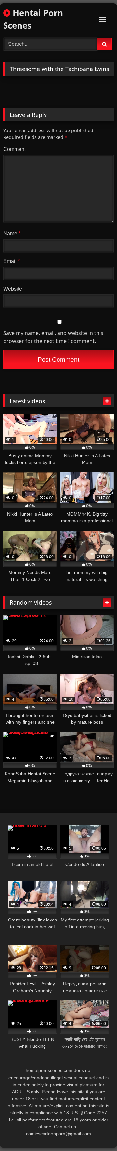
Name (11, 233)
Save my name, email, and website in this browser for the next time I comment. (53, 337)
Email (11, 261)
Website (12, 289)
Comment (14, 149)
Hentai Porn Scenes (33, 19)
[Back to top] (97, 1131)
